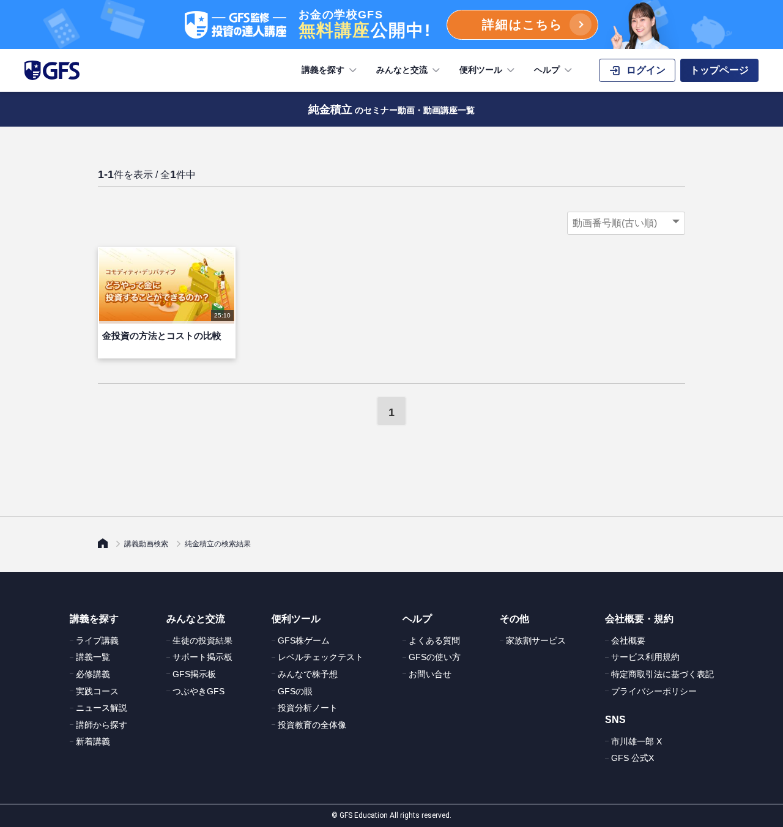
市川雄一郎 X (636, 741)
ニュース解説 (101, 708)
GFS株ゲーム (304, 640)
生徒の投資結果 (202, 640)
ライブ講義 (97, 640)
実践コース (97, 691)
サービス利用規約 (645, 657)
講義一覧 (93, 657)
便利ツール (480, 70)
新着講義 (93, 741)
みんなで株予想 (308, 674)
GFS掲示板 (194, 674)
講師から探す (101, 725)
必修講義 (93, 674)
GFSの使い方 (435, 657)
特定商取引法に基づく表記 (662, 674)
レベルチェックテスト (320, 657)
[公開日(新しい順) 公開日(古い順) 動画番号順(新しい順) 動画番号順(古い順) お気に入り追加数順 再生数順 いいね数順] (626, 223)
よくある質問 (434, 640)
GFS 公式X (632, 758)
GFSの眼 (295, 691)
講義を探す (323, 70)
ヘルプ (547, 70)
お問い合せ (430, 674)
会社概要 (628, 640)
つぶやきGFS (199, 691)
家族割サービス (536, 640)
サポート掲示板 (202, 657)
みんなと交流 (402, 70)
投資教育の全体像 (312, 725)
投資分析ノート (308, 708)
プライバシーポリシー (654, 691)
